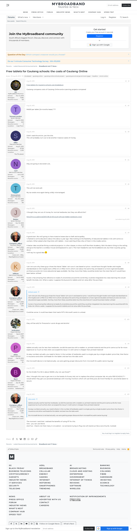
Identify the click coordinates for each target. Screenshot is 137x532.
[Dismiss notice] (128, 54)
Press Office (37, 12)
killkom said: (32, 292)
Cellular (44, 471)
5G (10, 465)
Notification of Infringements (88, 496)
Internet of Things (81, 480)
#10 (128, 319)
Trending (44, 489)
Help (118, 449)
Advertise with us (50, 499)
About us (44, 496)
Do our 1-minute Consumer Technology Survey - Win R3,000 (34, 61)
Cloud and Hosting (81, 471)
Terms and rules (98, 449)
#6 (128, 208)
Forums (11, 17)
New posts (10, 21)
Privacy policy (110, 449)
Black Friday (16, 468)
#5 (128, 184)
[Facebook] (11, 524)
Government (77, 477)
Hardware (106, 477)
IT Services (15, 483)
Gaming (43, 477)
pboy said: (31, 399)
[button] (29, 17)
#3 (128, 131)
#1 (128, 81)
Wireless (75, 489)
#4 (128, 160)
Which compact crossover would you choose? (45, 55)
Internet (44, 480)
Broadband (46, 468)
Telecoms (14, 489)
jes (9, 76)
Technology (107, 486)
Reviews (74, 483)
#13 (128, 394)
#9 (128, 287)
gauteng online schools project (54, 76)
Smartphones (47, 486)
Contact (44, 502)
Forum (50, 12)
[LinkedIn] (21, 524)
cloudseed (27, 76)
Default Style (14, 449)
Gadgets (14, 477)
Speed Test (109, 12)
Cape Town (20, 126)
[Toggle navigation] (7, 5)
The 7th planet (19, 154)
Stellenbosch (19, 388)
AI (71, 465)
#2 (128, 105)
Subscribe (126, 5)
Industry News (63, 12)
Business (105, 468)
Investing (105, 480)
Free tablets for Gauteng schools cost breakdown (45, 85)
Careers (44, 505)
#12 (128, 368)
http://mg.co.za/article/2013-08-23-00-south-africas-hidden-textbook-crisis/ (54, 217)
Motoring (45, 483)
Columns (105, 471)
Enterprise (76, 474)
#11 (128, 343)
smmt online (104, 76)
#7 (128, 232)
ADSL (42, 465)
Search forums (21, 21)
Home (124, 449)
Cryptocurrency (19, 474)
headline (95, 76)
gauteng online (38, 76)
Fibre (103, 474)
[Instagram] (32, 524)
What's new (23, 17)
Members (37, 17)
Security (14, 486)
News (25, 12)
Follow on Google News (49, 524)
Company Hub (94, 12)
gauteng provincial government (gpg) (78, 76)
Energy (43, 474)
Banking (105, 465)
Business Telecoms (20, 471)
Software (75, 486)
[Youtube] (26, 524)
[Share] (125, 81)
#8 (128, 262)
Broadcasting (78, 468)
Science (104, 483)
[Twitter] (16, 524)
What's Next (79, 12)
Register (99, 36)
